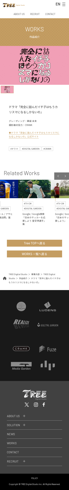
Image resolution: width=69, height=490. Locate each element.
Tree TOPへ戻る (34, 243)
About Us (13, 416)
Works (12, 443)
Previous (58, 176)
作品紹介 (23, 278)
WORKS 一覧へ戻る (34, 254)
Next (65, 176)
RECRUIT (35, 14)
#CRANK (47, 148)
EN (58, 3)
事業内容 (35, 274)
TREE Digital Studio (18, 274)
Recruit (13, 461)
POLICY (34, 478)
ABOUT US (19, 14)
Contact (13, 452)
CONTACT (50, 14)
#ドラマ (14, 148)
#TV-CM (27, 203)
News (11, 434)
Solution (13, 425)
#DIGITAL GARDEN (30, 148)
